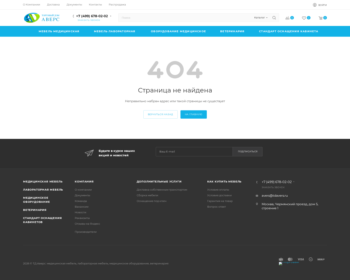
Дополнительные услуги (159, 181)
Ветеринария (35, 209)
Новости (80, 212)
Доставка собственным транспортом (162, 189)
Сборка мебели (147, 195)
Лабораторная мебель (43, 189)
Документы (82, 195)
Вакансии (82, 206)
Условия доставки (219, 195)
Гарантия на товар (220, 201)
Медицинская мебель (42, 181)
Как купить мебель (224, 181)
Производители (86, 231)
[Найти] (274, 17)
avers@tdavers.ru (275, 195)
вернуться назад (160, 114)
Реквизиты (82, 218)
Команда (81, 201)
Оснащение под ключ (151, 201)
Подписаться (248, 151)
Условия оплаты (218, 189)
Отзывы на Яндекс (87, 223)
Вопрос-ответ (216, 206)
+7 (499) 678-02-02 (92, 16)
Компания (84, 181)
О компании (83, 189)
